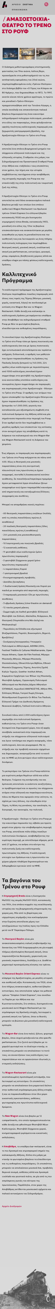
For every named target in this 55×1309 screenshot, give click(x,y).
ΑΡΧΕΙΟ (16, 4)
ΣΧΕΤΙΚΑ (28, 4)
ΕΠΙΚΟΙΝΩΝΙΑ (20, 10)
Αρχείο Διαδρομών (12, 1206)
